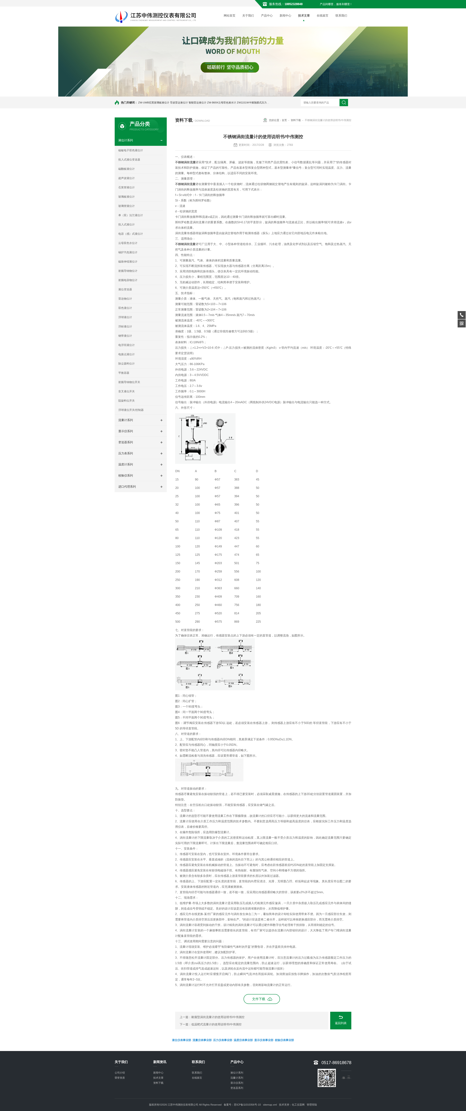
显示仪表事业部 (263, 1040)
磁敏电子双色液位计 (130, 150)
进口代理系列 (127, 486)
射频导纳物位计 (127, 270)
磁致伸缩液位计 (127, 261)
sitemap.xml (270, 1104)
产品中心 (267, 15)
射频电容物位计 (127, 280)
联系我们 (341, 15)
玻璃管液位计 (126, 205)
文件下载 (258, 999)
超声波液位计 (126, 178)
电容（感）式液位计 (130, 233)
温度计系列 (125, 464)
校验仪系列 (125, 475)
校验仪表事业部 (284, 1040)
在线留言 (322, 15)
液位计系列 (125, 140)
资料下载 (296, 120)
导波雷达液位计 (179, 102)
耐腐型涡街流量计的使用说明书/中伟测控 (217, 1017)
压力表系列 (125, 453)
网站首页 (229, 15)
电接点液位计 (126, 354)
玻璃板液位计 (126, 196)
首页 (284, 120)
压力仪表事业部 (222, 1040)
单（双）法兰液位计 (130, 215)
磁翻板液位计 (126, 168)
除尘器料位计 (126, 363)
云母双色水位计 (127, 243)
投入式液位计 (126, 224)
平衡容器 (123, 372)
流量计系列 (125, 420)
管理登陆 (312, 1104)
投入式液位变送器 (129, 159)
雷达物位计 (125, 298)
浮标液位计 (125, 326)
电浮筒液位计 (126, 345)
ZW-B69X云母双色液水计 (221, 102)
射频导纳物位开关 (129, 382)
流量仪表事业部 (202, 1040)
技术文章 (304, 15)
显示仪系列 (125, 431)
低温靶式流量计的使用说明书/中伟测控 (216, 1024)
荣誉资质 (120, 1077)
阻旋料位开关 (126, 400)
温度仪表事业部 (243, 1040)
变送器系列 (125, 442)
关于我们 (248, 15)
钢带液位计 (125, 335)
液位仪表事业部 (181, 1040)
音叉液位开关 (126, 391)
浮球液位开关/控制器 (131, 409)
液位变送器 (125, 289)
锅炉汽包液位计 (127, 252)
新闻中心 (285, 15)
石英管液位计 (126, 187)
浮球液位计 (125, 317)
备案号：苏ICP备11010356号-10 (242, 1104)
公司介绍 (120, 1072)
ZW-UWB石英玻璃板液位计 (153, 102)
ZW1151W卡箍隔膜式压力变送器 (255, 102)
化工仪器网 (298, 1104)
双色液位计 (125, 307)
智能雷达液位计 (197, 102)
